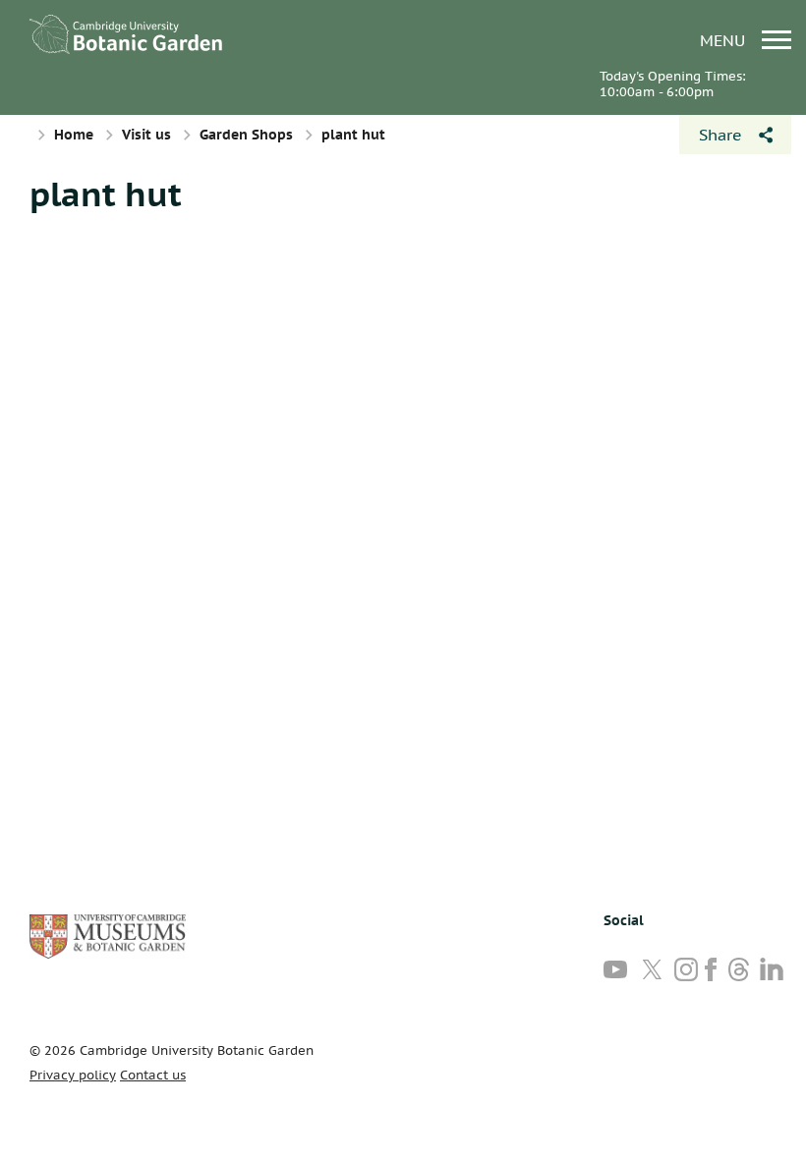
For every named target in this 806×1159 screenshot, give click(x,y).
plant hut (105, 193)
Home (73, 134)
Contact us (153, 1075)
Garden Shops (246, 134)
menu (725, 39)
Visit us (146, 134)
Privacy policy (72, 1075)
